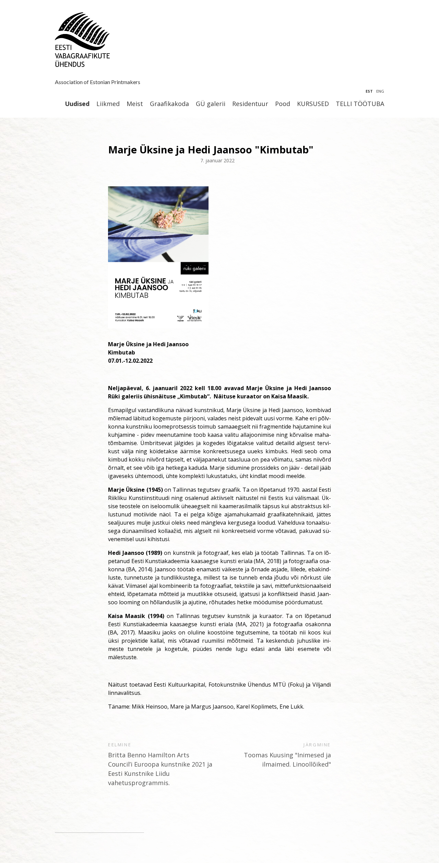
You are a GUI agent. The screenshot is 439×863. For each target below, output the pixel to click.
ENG (380, 91)
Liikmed (108, 104)
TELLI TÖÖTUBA (360, 104)
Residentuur (250, 104)
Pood (282, 104)
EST (369, 91)
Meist (135, 104)
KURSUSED (313, 104)
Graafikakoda (169, 104)
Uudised (77, 104)
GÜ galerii (210, 104)
